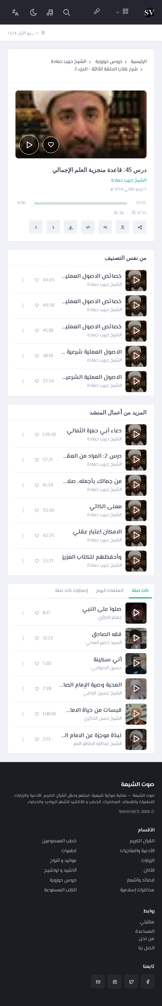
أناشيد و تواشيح (60, 870)
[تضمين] (88, 227)
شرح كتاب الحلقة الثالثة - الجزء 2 (106, 69)
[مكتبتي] (50, 12)
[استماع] (29, 145)
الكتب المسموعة (60, 890)
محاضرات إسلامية (137, 890)
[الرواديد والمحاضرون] (97, 12)
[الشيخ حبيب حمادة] (122, 227)
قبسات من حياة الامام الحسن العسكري (92, 710)
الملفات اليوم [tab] (109, 591)
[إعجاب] (51, 144)
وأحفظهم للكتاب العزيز (92, 557)
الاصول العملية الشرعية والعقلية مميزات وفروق (91, 377)
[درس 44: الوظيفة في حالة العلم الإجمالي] (53, 227)
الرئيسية (139, 62)
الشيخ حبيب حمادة (68, 62)
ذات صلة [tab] (140, 591)
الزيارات (147, 861)
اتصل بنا (146, 948)
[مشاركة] (140, 227)
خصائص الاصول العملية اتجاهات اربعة (91, 327)
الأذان (149, 870)
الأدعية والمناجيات (137, 851)
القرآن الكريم (142, 841)
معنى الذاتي (105, 507)
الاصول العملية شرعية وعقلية (91, 352)
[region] (81, 676)
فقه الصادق (107, 634)
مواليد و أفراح (63, 861)
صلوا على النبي (102, 609)
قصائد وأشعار (140, 880)
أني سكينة (107, 660)
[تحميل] (70, 227)
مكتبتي (147, 922)
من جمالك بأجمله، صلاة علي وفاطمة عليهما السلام (91, 481)
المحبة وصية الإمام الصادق (90, 685)
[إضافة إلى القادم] (105, 227)
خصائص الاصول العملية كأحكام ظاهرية (92, 276)
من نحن (146, 939)
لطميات (68, 851)
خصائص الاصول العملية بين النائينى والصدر (92, 302)
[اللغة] (15, 12)
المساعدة (144, 931)
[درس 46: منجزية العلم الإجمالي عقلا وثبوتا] (36, 227)
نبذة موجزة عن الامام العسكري (90, 736)
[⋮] (23, 280)
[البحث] (66, 12)
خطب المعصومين (59, 841)
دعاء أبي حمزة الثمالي (94, 431)
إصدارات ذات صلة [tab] (71, 591)
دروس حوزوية (108, 62)
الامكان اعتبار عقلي (97, 532)
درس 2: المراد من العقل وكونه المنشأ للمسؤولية (91, 456)
